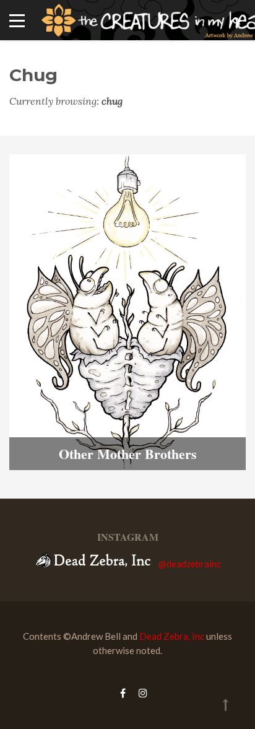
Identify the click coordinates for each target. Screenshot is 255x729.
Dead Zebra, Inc (171, 636)
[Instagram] (140, 693)
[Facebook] (123, 693)
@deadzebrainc (189, 563)
